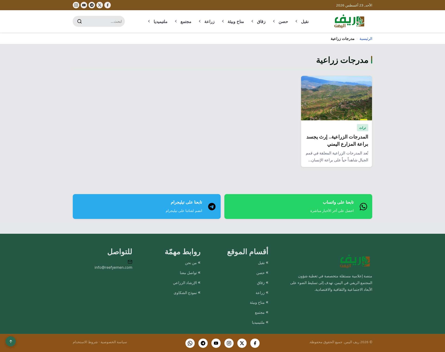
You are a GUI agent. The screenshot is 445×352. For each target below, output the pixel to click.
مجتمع (186, 21)
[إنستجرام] (76, 5)
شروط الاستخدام (85, 341)
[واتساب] (190, 343)
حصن (283, 21)
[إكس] (99, 5)
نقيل (305, 21)
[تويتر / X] (242, 343)
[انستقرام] (229, 343)
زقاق (261, 21)
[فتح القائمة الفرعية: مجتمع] (176, 21)
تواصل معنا (188, 272)
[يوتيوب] (84, 5)
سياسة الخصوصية (114, 341)
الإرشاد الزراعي (185, 282)
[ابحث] (79, 21)
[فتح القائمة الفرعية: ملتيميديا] (149, 21)
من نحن (191, 262)
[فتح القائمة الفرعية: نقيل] (296, 21)
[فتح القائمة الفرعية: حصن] (274, 21)
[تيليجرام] (92, 5)
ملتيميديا (161, 21)
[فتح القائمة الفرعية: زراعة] (200, 21)
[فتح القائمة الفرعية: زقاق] (252, 21)
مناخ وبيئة (236, 21)
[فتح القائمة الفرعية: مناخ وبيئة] (223, 21)
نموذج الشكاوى (185, 292)
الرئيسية (365, 38)
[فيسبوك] (107, 5)
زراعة (209, 21)
